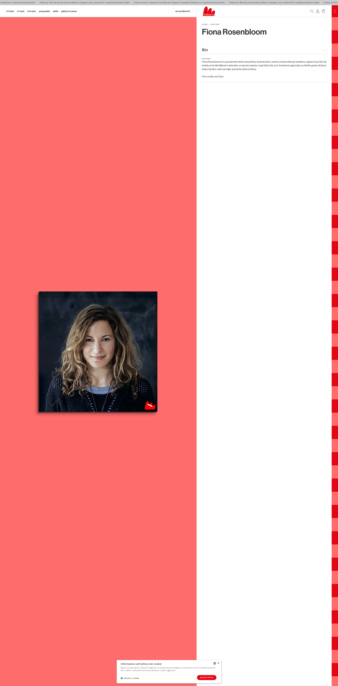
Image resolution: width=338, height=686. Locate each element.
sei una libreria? (182, 11)
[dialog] (169, 671)
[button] (130, 678)
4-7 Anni (20, 11)
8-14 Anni (31, 11)
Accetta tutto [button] (206, 677)
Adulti (55, 11)
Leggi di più (170, 670)
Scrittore (215, 24)
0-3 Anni (10, 11)
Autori (204, 24)
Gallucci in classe (69, 11)
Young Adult (44, 11)
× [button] (218, 663)
